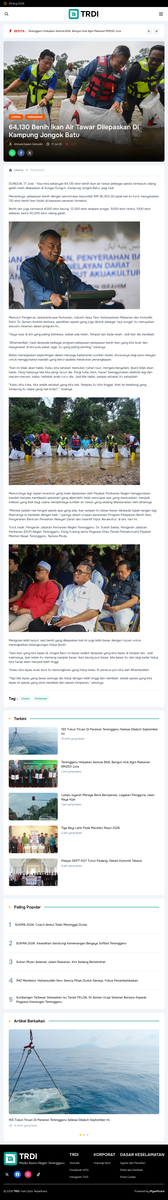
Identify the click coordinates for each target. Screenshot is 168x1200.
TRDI (16, 1191)
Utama (16, 117)
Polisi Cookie (128, 1177)
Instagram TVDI (79, 1177)
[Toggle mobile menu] (161, 14)
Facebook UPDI (79, 1170)
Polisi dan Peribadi (131, 1170)
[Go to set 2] (84, 1135)
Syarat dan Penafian (132, 1163)
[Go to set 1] (80, 1135)
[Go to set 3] (87, 1135)
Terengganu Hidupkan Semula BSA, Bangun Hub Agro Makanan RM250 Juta (74, 31)
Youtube (75, 1163)
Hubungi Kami (102, 1163)
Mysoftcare (157, 1191)
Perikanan (35, 117)
